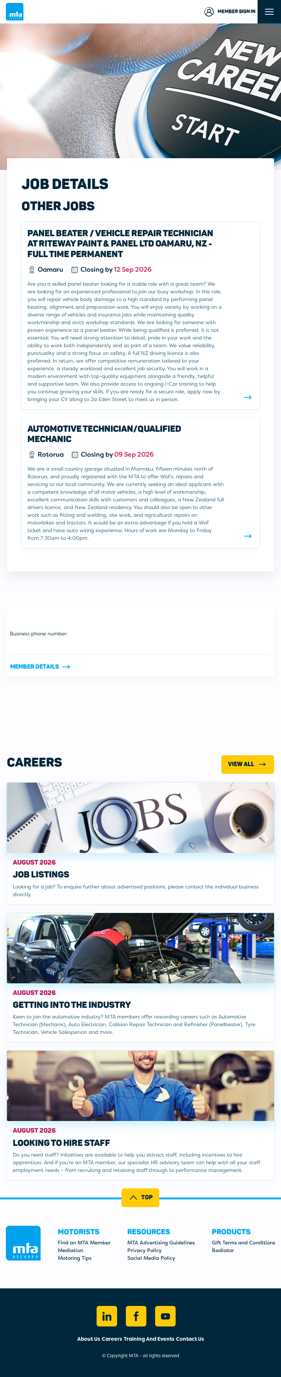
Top (147, 1197)
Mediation (70, 1250)
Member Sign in (236, 11)
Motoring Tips (74, 1258)
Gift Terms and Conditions (243, 1242)
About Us (88, 1339)
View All (241, 764)
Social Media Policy (151, 1258)
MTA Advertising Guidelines (161, 1242)
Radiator (223, 1250)
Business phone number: (39, 633)
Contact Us (190, 1339)
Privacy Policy (144, 1250)
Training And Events (149, 1339)
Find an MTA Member (84, 1242)
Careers (112, 1339)
